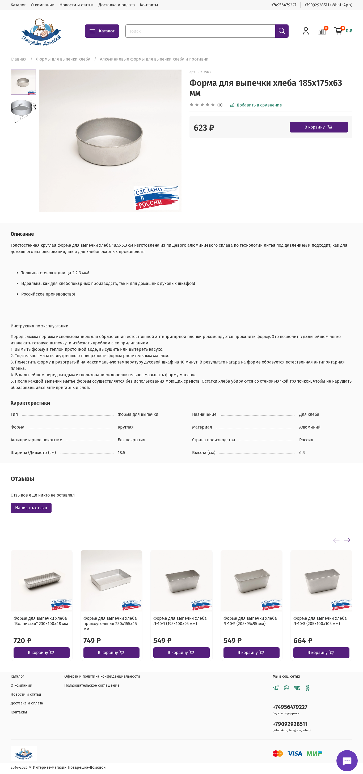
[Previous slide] (49, 141)
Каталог (18, 4)
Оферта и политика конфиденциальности (102, 676)
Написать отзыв (31, 507)
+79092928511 (290, 724)
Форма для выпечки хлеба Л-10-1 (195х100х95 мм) (180, 621)
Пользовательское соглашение (92, 685)
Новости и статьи (77, 4)
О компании (43, 4)
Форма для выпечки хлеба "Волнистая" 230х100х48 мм (41, 621)
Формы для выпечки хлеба (63, 59)
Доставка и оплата (117, 4)
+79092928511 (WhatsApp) (328, 4)
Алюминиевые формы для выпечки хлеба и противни (154, 59)
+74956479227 (283, 4)
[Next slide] (170, 141)
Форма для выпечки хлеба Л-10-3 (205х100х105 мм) (320, 621)
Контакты (149, 4)
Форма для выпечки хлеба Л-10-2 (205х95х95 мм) (250, 621)
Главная (19, 59)
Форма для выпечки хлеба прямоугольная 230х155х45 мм (110, 624)
